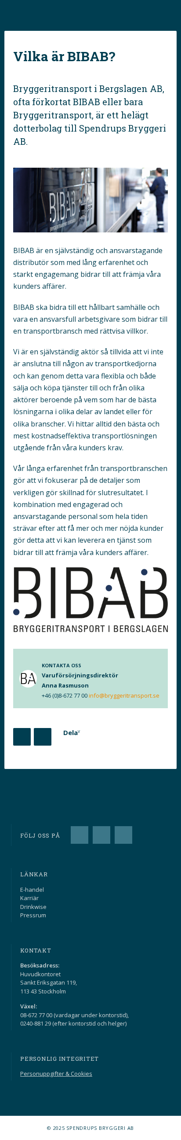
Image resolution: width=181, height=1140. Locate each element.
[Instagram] (123, 835)
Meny (168, 13)
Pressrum (33, 915)
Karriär (29, 898)
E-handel (32, 890)
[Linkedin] (42, 737)
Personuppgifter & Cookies (56, 1073)
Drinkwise (33, 907)
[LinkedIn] (101, 835)
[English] (124, 13)
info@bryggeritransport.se (124, 695)
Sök (146, 13)
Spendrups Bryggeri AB (33, 9)
